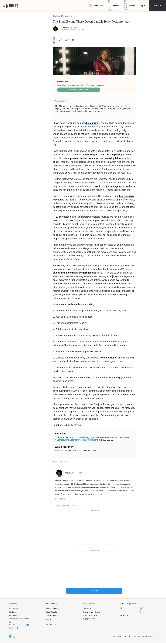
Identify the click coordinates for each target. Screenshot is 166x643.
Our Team (12, 612)
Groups (132, 5)
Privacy (149, 636)
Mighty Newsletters (90, 615)
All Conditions (51, 624)
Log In (142, 5)
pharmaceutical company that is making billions (96, 158)
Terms (155, 636)
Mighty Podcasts (89, 619)
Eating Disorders (62, 15)
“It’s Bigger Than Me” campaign (102, 154)
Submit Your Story (52, 609)
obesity (56, 162)
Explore (116, 5)
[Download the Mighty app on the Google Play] (150, 610)
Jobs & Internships (15, 615)
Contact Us (87, 609)
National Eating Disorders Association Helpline (76, 440)
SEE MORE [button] (94, 591)
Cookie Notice (14, 628)
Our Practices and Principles (19, 619)
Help (10, 622)
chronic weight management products (114, 186)
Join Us (157, 5)
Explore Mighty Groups (91, 612)
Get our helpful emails (78, 89)
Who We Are (13, 609)
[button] (74, 28)
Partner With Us (51, 612)
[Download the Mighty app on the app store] (129, 610)
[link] (10, 5)
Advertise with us (52, 615)
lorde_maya (60, 499)
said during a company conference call (74, 272)
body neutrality (108, 357)
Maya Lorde (64, 28)
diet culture (91, 123)
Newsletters (98, 5)
